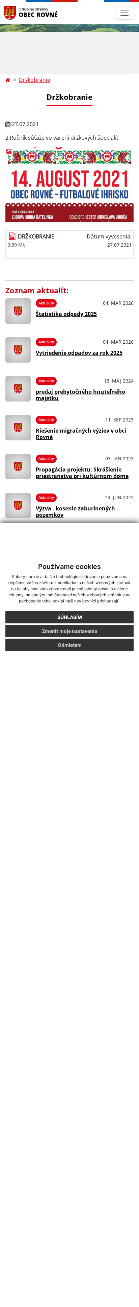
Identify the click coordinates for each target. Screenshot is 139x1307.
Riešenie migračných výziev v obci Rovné (81, 434)
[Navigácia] (124, 13)
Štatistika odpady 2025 (66, 314)
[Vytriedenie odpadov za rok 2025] (18, 350)
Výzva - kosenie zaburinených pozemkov (75, 512)
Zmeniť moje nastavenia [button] (69, 631)
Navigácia (20, 12)
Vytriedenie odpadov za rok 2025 (79, 353)
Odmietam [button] (70, 645)
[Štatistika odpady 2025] (18, 311)
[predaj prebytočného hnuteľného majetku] (18, 389)
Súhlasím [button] (69, 617)
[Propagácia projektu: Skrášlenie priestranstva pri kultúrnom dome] (18, 466)
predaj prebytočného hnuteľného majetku (80, 395)
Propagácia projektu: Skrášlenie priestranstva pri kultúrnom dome (82, 473)
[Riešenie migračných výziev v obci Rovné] (18, 427)
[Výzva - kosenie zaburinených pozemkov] (18, 505)
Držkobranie (34, 80)
